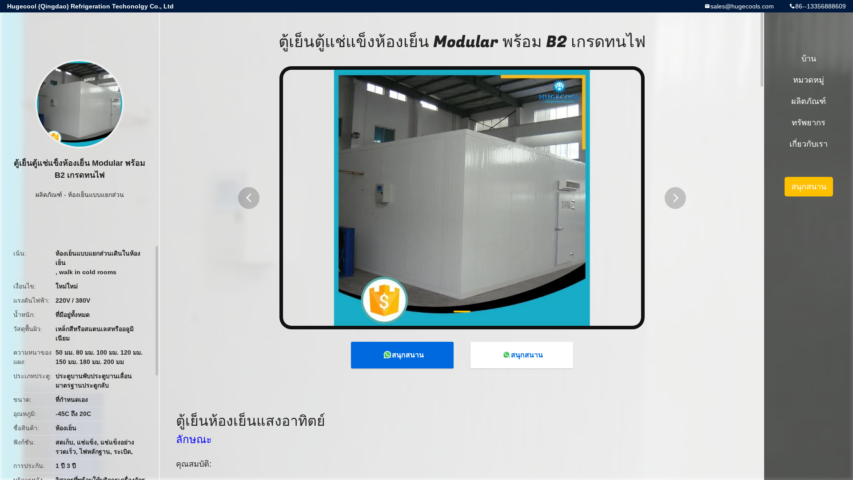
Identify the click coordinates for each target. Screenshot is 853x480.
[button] (248, 198)
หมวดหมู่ (808, 80)
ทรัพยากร (808, 122)
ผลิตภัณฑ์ (49, 194)
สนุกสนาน (408, 355)
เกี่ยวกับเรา (808, 144)
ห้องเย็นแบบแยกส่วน (96, 194)
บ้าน (808, 58)
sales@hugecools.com (742, 6)
